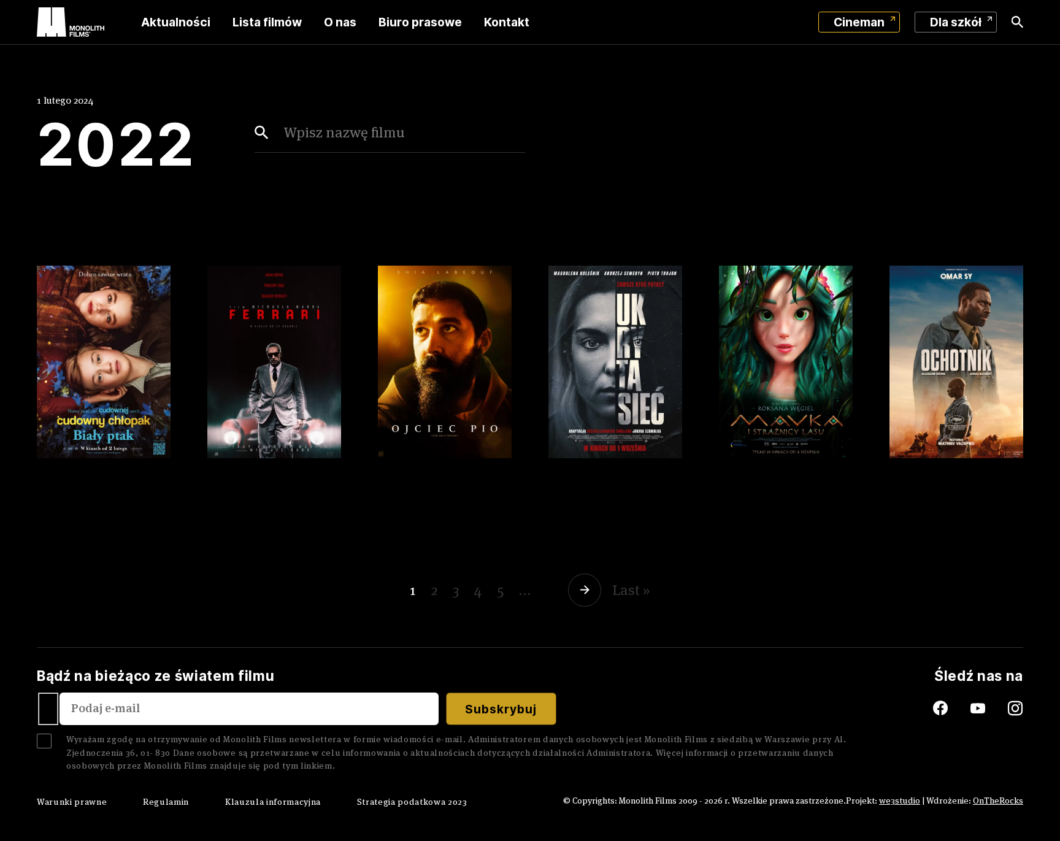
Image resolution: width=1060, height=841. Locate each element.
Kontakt (506, 22)
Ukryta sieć (593, 462)
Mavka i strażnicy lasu (774, 471)
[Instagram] (1015, 708)
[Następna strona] (586, 590)
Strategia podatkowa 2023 (412, 801)
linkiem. (318, 765)
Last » (631, 590)
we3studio (899, 800)
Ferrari (233, 462)
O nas (340, 22)
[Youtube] (989, 708)
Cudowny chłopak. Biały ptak (91, 480)
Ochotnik (924, 462)
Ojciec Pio (417, 462)
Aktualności (175, 22)
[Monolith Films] (70, 22)
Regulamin (166, 801)
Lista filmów (267, 22)
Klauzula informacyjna (273, 801)
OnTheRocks (998, 800)
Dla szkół (955, 22)
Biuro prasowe (420, 22)
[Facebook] (926, 708)
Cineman (859, 22)
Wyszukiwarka (1017, 22)
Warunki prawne (72, 801)
